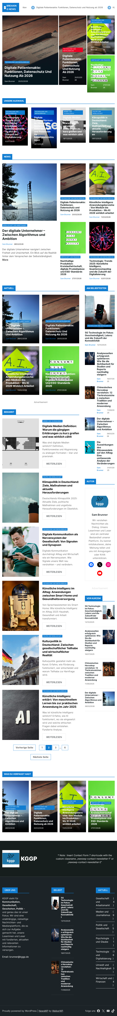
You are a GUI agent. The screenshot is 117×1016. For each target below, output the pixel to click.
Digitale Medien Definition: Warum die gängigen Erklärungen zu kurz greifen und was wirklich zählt (73, 126)
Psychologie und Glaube (102, 940)
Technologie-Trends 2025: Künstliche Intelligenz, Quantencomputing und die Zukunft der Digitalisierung (14, 127)
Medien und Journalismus (69, 112)
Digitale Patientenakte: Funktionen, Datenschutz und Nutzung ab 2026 (52, 7)
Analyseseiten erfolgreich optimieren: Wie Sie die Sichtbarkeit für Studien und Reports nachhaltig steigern (105, 364)
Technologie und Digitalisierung (17, 58)
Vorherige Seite (24, 747)
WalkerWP (57, 1010)
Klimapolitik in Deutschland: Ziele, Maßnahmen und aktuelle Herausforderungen (102, 126)
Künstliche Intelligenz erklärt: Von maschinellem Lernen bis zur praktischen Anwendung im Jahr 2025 (60, 701)
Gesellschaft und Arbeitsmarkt (15, 225)
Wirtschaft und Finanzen (100, 60)
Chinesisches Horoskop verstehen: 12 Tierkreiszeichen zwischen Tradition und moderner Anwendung (105, 396)
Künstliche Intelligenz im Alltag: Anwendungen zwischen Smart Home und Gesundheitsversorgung (60, 594)
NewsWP (43, 1010)
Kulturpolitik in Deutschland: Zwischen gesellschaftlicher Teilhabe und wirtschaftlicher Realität (60, 648)
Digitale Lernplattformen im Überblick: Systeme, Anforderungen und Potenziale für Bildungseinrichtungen (44, 128)
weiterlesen (56, 464)
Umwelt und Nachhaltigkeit (103, 966)
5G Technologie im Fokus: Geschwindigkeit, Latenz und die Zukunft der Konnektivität (99, 336)
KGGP (29, 858)
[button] (4, 50)
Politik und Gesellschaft (98, 112)
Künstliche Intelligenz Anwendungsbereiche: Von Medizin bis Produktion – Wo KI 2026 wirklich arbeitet (29, 70)
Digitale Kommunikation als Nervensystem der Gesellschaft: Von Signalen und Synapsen (60, 540)
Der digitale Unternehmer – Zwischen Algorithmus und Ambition (23, 235)
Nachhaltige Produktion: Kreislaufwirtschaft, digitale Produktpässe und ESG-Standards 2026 (101, 72)
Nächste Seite (41, 757)
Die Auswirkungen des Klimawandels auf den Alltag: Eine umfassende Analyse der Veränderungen (106, 453)
